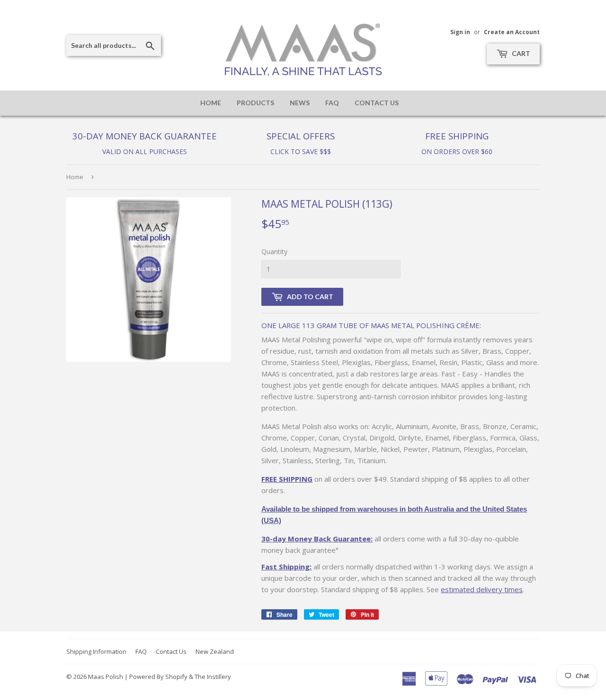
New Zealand (215, 651)
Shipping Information (96, 651)
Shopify (176, 676)
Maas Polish (105, 676)
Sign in (460, 32)
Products (255, 103)
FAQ (332, 103)
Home (210, 103)
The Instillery (213, 676)
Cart (520, 53)
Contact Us (377, 103)
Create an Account (512, 32)
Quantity (274, 251)
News (300, 103)
